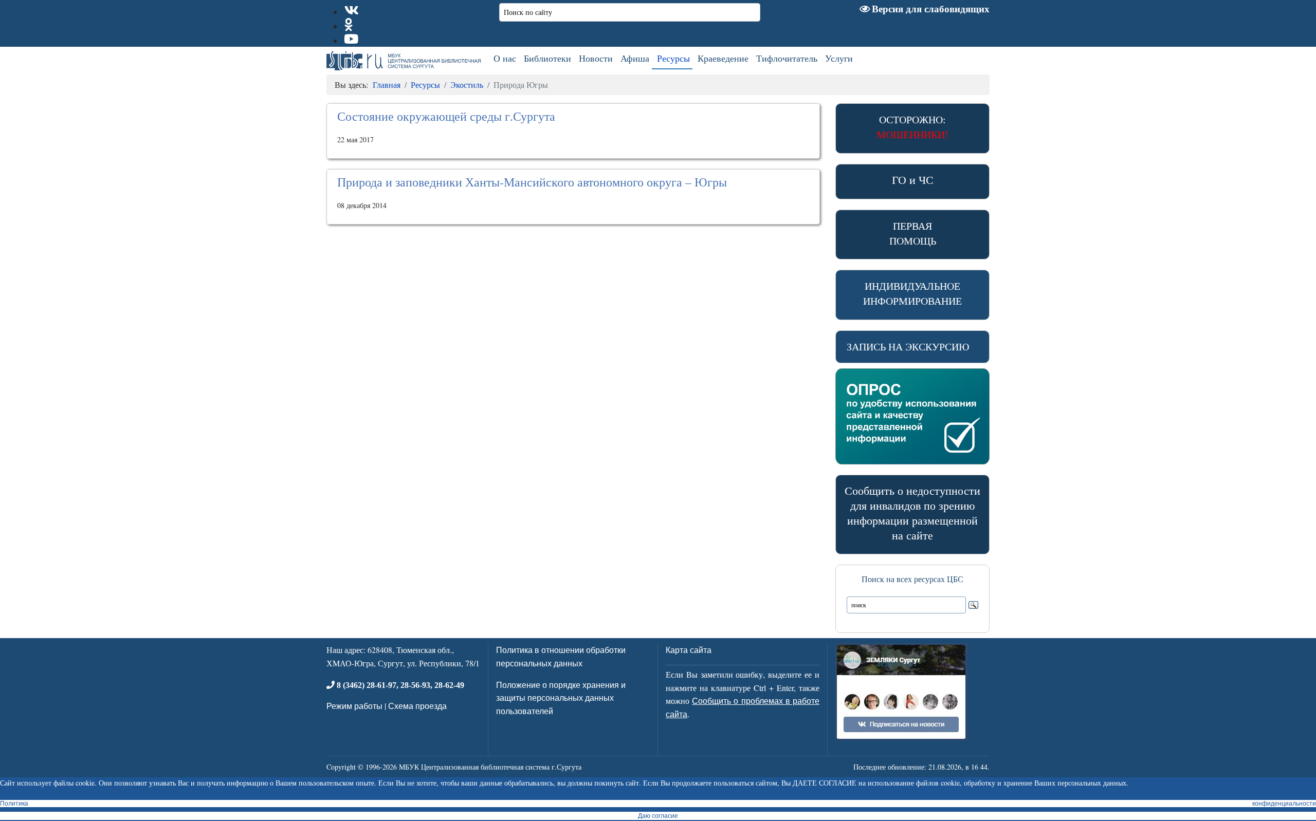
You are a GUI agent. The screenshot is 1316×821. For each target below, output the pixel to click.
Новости (596, 58)
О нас (505, 58)
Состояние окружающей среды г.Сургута (446, 116)
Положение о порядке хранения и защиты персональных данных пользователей (561, 697)
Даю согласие (658, 815)
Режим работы (354, 705)
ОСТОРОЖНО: (912, 127)
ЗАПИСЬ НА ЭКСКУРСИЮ (908, 346)
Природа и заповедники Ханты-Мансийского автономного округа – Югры (532, 182)
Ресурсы (673, 58)
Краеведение (723, 58)
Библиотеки (547, 58)
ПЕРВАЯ (912, 233)
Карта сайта (688, 649)
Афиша (634, 58)
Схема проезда (417, 705)
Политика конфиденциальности (658, 803)
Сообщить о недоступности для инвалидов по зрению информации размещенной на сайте (912, 512)
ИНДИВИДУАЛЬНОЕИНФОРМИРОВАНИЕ (912, 293)
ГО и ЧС (913, 179)
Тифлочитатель (786, 58)
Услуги (839, 58)
